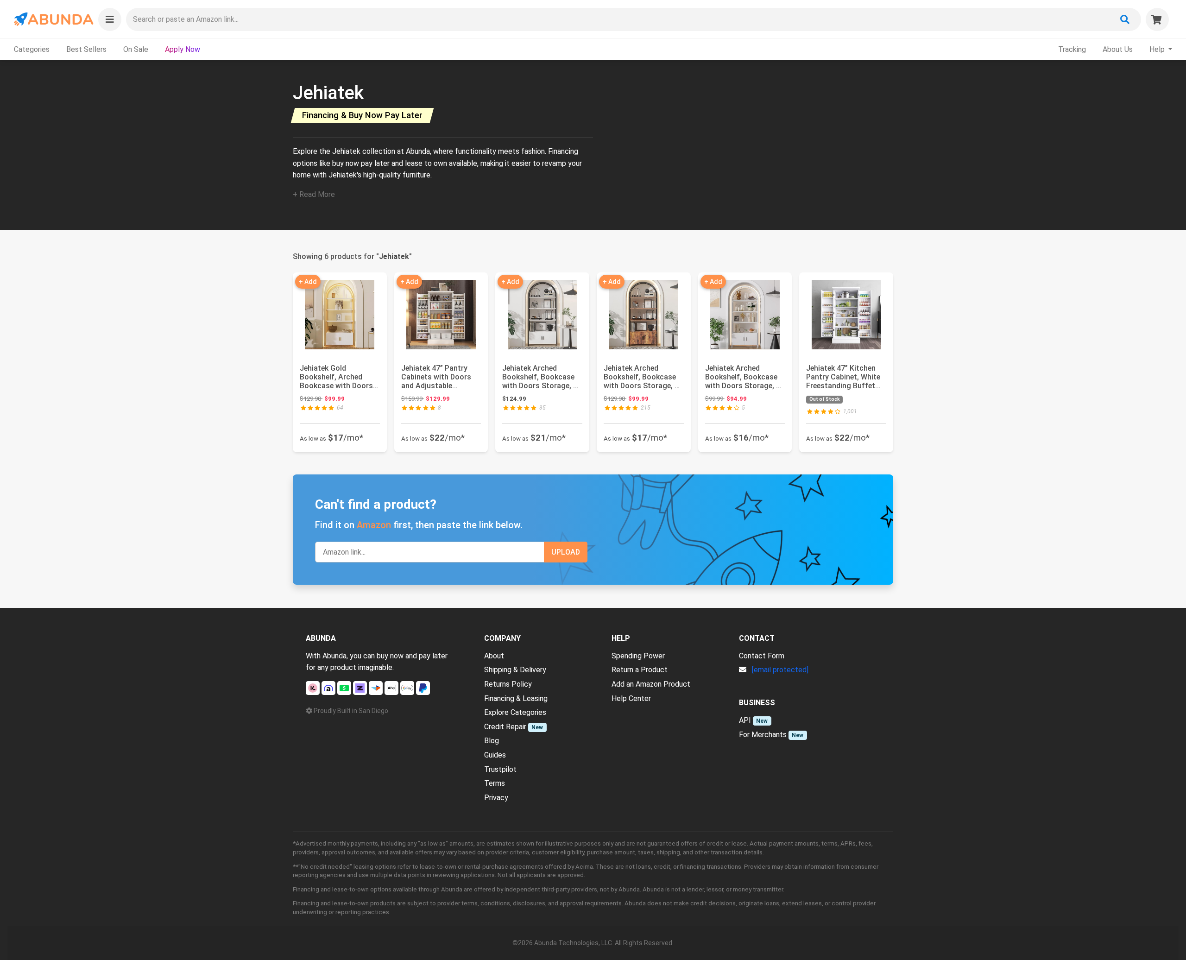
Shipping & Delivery (515, 669)
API (745, 720)
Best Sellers (86, 49)
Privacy (496, 797)
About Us (1118, 49)
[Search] (1124, 19)
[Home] (53, 19)
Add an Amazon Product (651, 684)
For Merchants (763, 734)
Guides (495, 755)
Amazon (374, 525)
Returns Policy (508, 684)
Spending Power (638, 655)
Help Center (631, 698)
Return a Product (640, 669)
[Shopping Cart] (1157, 19)
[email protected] (780, 669)
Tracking (1072, 49)
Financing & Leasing (516, 698)
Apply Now (182, 49)
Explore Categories (515, 712)
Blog (491, 740)
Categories (32, 49)
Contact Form (761, 655)
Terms (494, 783)
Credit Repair (505, 726)
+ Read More (314, 194)
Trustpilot (500, 769)
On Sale (135, 49)
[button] (109, 19)
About (494, 655)
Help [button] (1158, 49)
